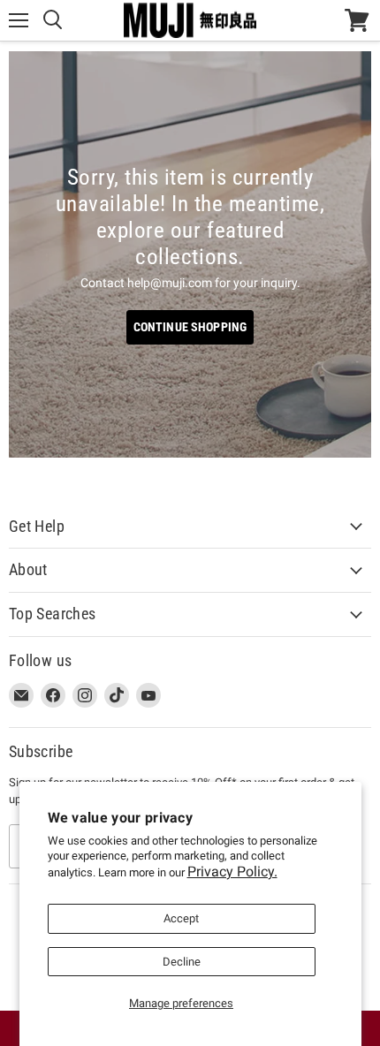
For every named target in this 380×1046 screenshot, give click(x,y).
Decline (182, 961)
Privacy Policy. (232, 871)
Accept (181, 918)
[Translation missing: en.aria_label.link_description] (190, 254)
